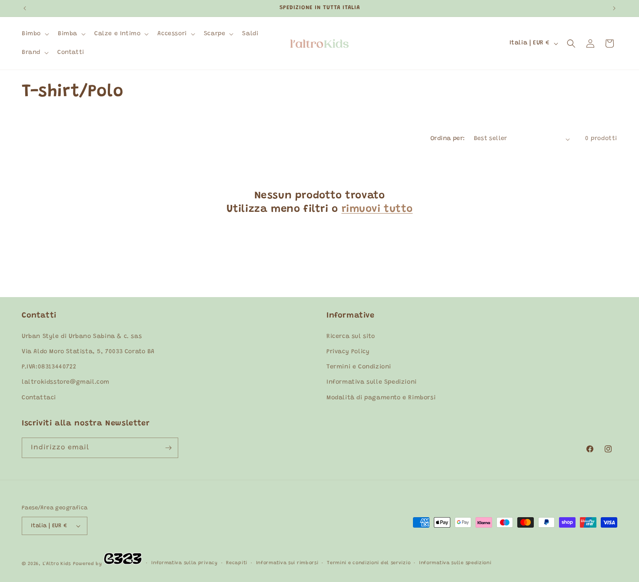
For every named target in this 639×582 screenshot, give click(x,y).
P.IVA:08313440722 (49, 367)
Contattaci (39, 398)
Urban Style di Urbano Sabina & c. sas (82, 337)
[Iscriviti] (168, 448)
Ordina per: (447, 139)
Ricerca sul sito (350, 337)
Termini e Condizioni (358, 367)
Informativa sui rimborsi (287, 563)
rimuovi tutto (377, 209)
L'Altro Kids (57, 564)
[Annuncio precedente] (24, 8)
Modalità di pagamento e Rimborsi (381, 398)
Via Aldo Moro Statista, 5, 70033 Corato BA (88, 352)
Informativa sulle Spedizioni (371, 382)
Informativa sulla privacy (184, 563)
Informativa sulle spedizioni (455, 563)
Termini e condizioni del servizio (368, 563)
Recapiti (236, 563)
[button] (35, 34)
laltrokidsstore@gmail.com (66, 382)
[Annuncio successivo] (614, 8)
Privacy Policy (347, 352)
